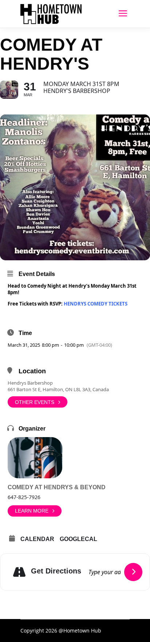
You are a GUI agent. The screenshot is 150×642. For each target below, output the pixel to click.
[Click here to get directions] (133, 572)
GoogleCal (78, 539)
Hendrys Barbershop (30, 383)
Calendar (37, 539)
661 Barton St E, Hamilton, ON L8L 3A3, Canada (58, 389)
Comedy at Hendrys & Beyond (57, 487)
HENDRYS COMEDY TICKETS (95, 303)
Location (32, 371)
